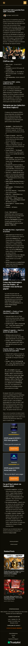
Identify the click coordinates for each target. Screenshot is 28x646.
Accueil (13, 635)
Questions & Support (13, 639)
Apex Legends (9, 187)
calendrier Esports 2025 (8, 416)
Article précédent (14, 541)
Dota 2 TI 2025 (12, 532)
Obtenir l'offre (14, 448)
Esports (12, 576)
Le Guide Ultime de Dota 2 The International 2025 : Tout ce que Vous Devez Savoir (13, 597)
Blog (13, 637)
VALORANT (8, 126)
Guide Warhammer (13, 633)
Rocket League (9, 157)
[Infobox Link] (14, 642)
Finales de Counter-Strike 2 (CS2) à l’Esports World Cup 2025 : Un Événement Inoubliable (14, 572)
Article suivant (13, 544)
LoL (7, 373)
